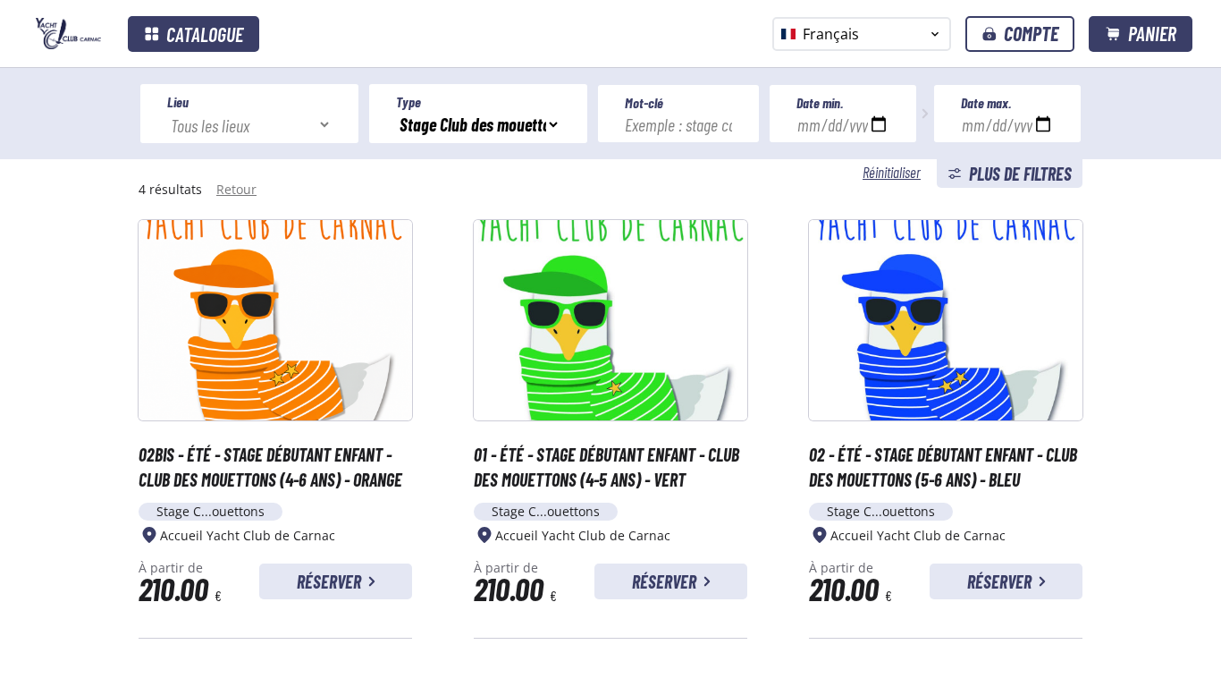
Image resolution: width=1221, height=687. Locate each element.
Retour (236, 189)
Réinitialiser (892, 172)
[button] (1020, 34)
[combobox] (861, 34)
